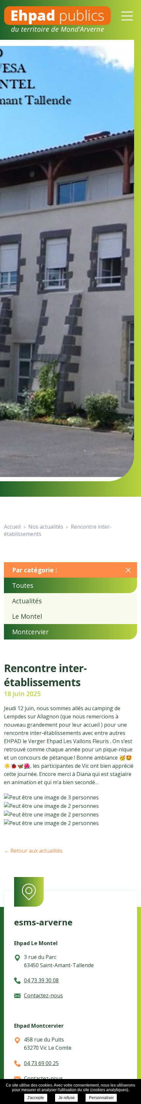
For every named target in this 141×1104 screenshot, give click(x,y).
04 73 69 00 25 (41, 1063)
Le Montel (27, 616)
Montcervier (30, 631)
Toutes (22, 585)
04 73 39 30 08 (41, 980)
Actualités (27, 600)
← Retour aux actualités (33, 850)
